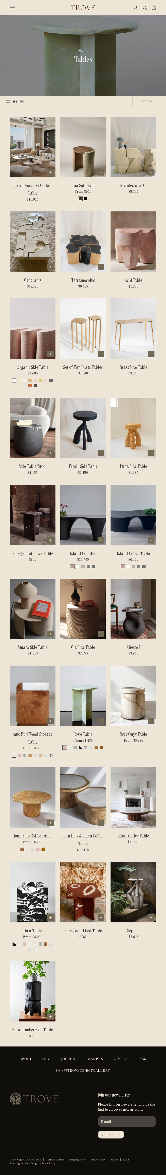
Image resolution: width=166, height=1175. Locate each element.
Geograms (32, 280)
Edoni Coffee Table (133, 836)
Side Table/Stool (33, 466)
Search (114, 1159)
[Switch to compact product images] (21, 101)
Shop (46, 1058)
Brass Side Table (133, 367)
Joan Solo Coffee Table (32, 836)
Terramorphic (83, 280)
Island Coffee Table (133, 553)
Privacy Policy (98, 1159)
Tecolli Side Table (83, 466)
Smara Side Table (32, 647)
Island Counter (83, 553)
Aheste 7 (133, 647)
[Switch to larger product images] (8, 101)
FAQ (143, 1058)
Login (126, 1159)
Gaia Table (32, 931)
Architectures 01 (133, 185)
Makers (95, 1058)
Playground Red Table (83, 931)
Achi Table (133, 280)
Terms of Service (55, 1159)
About (25, 1058)
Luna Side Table (83, 185)
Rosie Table (82, 734)
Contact (121, 1058)
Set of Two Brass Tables (83, 367)
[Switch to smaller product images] (15, 101)
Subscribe (110, 1135)
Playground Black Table (32, 553)
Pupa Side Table (133, 466)
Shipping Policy (78, 1159)
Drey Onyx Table (133, 734)
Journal (69, 1058)
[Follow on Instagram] (58, 1070)
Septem (133, 931)
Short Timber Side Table (32, 1030)
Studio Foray (48, 1163)
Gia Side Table (83, 647)
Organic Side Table (32, 367)
